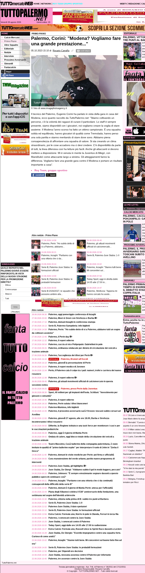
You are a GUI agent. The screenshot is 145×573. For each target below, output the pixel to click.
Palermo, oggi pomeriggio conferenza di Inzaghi (72, 314)
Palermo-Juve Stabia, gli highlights (65, 466)
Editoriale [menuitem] (9, 48)
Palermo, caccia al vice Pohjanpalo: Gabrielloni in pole (75, 344)
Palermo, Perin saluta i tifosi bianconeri (68, 403)
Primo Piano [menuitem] (10, 41)
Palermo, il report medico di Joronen (66, 366)
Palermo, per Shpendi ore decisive (65, 551)
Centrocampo (11, 289)
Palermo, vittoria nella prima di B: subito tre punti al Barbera (78, 499)
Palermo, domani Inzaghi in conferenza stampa (71, 322)
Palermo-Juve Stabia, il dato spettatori (67, 506)
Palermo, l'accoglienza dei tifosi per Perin (69, 355)
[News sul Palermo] (24, 14)
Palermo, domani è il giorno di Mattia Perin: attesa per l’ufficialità (80, 488)
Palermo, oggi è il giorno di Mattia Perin (67, 433)
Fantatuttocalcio (132, 316)
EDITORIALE (130, 33)
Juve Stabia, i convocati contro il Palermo (69, 521)
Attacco (8, 294)
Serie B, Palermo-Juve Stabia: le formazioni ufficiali (74, 510)
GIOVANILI (129, 280)
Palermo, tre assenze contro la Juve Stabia (70, 558)
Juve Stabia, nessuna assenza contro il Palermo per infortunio (79, 555)
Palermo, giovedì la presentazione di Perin (69, 363)
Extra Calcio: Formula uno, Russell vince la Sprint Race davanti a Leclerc (85, 529)
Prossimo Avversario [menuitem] (15, 60)
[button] (15, 306)
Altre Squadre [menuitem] (11, 45)
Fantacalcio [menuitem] (10, 67)
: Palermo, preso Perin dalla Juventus (73, 388)
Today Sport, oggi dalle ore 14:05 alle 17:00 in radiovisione (77, 525)
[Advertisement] (15, 209)
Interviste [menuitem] (9, 56)
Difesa (8, 285)
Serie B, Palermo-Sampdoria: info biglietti (69, 326)
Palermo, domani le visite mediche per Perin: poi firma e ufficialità (81, 455)
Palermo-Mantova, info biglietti (63, 407)
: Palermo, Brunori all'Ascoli (68, 359)
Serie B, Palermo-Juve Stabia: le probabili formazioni (74, 547)
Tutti (7, 298)
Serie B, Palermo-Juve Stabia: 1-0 (103, 255)
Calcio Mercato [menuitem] (11, 37)
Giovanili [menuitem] (8, 63)
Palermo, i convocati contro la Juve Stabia (69, 518)
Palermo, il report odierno (61, 340)
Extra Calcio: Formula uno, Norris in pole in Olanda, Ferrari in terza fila (83, 514)
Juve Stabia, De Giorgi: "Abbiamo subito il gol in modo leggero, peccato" (84, 469)
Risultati (15, 312)
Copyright (73, 571)
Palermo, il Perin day (58, 337)
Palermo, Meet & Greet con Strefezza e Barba (71, 318)
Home (5, 33)
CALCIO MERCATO (133, 212)
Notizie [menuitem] (7, 52)
